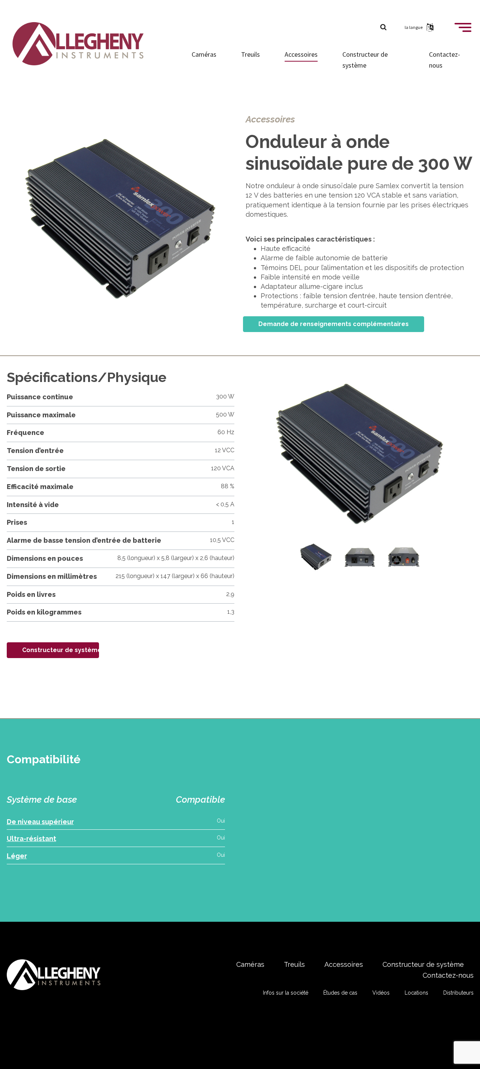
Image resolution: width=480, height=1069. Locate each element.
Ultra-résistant (31, 839)
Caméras (204, 54)
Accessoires (301, 54)
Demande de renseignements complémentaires (333, 324)
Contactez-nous (444, 59)
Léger (17, 856)
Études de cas (340, 993)
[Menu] (462, 30)
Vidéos (381, 993)
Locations (416, 993)
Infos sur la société (285, 993)
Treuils (250, 54)
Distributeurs (458, 993)
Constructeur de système (365, 59)
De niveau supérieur (40, 822)
